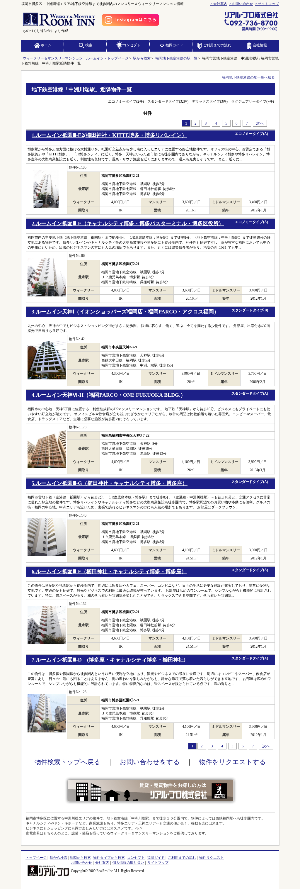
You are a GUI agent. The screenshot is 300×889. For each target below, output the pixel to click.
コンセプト (131, 45)
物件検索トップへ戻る (67, 762)
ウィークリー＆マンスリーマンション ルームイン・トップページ (75, 58)
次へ (260, 123)
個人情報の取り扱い (128, 863)
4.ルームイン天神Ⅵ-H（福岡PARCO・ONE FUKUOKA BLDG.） (109, 395)
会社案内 (102, 863)
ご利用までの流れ (217, 45)
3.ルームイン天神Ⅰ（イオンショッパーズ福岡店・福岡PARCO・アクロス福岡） (125, 312)
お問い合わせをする (150, 762)
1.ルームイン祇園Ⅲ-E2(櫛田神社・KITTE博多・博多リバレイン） (109, 135)
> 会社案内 (218, 4)
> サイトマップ (267, 4)
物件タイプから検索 (109, 858)
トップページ (36, 858)
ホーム (46, 45)
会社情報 (260, 45)
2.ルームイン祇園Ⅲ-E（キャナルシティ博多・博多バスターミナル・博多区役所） (128, 223)
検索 (88, 45)
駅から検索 (142, 58)
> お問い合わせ (241, 4)
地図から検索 (80, 858)
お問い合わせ (81, 863)
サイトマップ (157, 863)
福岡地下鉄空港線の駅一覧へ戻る (248, 77)
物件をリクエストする (232, 762)
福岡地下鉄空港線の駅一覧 (176, 58)
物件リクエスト (211, 858)
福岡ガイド (174, 45)
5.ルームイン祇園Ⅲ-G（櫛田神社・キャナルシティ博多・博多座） (110, 483)
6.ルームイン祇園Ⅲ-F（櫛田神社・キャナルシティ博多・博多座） (109, 571)
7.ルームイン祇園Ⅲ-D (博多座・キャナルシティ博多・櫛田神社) (108, 660)
